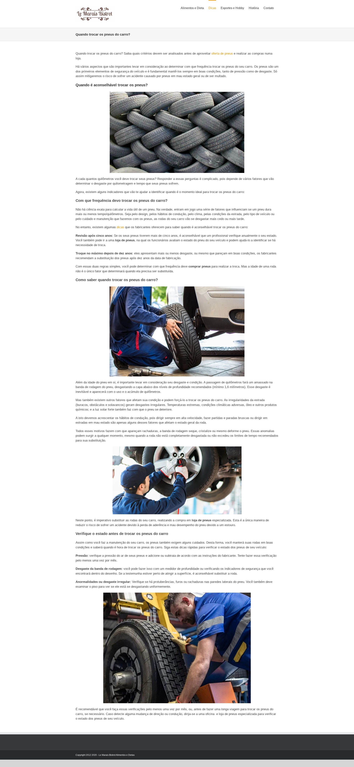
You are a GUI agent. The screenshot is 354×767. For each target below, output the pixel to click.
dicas (120, 227)
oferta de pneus (222, 53)
